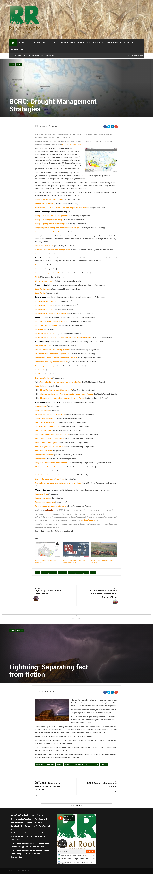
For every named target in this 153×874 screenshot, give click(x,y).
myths (59, 764)
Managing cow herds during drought (48, 200)
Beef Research (43, 126)
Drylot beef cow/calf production (47, 325)
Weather (20, 630)
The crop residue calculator (45, 418)
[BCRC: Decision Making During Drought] (104, 549)
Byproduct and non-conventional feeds (49, 479)
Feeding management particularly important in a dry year (56, 358)
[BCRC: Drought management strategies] (48, 549)
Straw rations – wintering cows (46, 443)
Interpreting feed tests (43, 378)
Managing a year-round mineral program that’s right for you (62, 398)
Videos (52, 43)
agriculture (40, 764)
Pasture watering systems (45, 502)
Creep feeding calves (43, 289)
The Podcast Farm (37, 43)
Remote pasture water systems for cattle (50, 506)
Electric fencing (41, 406)
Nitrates (38, 265)
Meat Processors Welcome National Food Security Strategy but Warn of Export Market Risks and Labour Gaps (30, 836)
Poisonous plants (41, 254)
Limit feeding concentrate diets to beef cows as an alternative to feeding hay (64, 338)
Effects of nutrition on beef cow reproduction (52, 354)
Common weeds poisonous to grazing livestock (53, 250)
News (21, 43)
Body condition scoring (43, 346)
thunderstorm (77, 764)
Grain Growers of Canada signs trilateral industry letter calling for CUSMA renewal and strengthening (30, 853)
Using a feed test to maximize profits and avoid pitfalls (60, 382)
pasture (71, 572)
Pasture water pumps (43, 498)
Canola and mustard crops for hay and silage (52, 435)
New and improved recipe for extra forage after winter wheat (58, 483)
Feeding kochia (40, 459)
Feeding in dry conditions (44, 455)
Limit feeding (40, 329)
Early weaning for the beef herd (46, 301)
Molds (37, 277)
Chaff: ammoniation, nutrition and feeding (50, 467)
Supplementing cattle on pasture (47, 426)
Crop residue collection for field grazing (50, 414)
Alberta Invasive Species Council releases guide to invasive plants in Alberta (49, 55)
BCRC (12, 65)
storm (67, 764)
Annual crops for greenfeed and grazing (50, 439)
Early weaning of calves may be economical (51, 313)
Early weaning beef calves (44, 305)
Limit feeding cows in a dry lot (46, 334)
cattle (44, 572)
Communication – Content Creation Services (81, 43)
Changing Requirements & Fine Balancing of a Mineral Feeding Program (66, 394)
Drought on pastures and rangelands (48, 232)
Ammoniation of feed (43, 471)
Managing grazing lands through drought (50, 224)
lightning (50, 764)
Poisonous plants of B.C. (44, 246)
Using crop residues (42, 410)
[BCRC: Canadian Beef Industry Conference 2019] (76, 549)
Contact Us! (17, 50)
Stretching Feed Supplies (44, 204)
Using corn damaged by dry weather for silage (52, 463)
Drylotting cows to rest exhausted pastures (51, 321)
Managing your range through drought (49, 220)
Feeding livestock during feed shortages (50, 475)
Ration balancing (41, 386)
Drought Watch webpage (71, 144)
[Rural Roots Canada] (13, 42)
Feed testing (39, 374)
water (80, 572)
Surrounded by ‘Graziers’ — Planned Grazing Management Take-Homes (61, 208)
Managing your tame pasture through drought (52, 216)
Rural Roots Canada (41, 871)
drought (53, 572)
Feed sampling (40, 370)
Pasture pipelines (41, 494)
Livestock (62, 572)
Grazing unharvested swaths (45, 422)
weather (89, 764)
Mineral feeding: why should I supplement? (56, 390)
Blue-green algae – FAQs (44, 281)
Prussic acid (39, 269)
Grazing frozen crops (43, 430)
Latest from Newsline (19, 815)
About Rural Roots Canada (120, 43)
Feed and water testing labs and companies (51, 362)
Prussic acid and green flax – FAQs (48, 273)
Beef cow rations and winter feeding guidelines (52, 350)
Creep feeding (40, 293)
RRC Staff (41, 691)
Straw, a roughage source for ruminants (50, 447)
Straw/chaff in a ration (43, 451)
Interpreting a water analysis (45, 366)
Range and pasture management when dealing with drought (57, 228)
